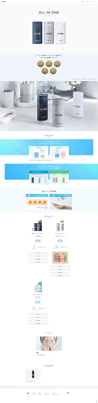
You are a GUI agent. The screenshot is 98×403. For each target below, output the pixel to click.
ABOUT (78, 1)
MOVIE (91, 1)
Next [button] (51, 358)
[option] (49, 346)
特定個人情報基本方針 (47, 394)
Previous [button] (46, 358)
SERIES (87, 1)
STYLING (95, 1)
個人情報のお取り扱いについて (56, 394)
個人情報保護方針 (40, 394)
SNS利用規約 (33, 394)
